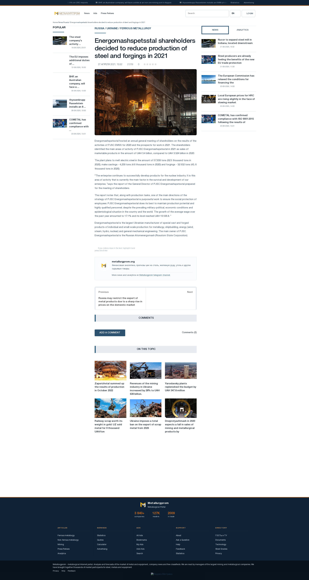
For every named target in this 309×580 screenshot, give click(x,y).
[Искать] (225, 13)
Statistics (234, 3)
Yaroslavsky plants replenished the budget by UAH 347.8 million (180, 387)
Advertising (249, 3)
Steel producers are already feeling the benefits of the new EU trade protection (236, 59)
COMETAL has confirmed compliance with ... (79, 125)
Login (250, 13)
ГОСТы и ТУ (221, 535)
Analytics (62, 553)
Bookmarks (141, 540)
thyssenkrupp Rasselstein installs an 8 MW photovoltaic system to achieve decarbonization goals (217, 3)
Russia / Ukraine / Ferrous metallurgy (123, 28)
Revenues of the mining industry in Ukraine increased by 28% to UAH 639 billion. (145, 389)
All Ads (139, 535)
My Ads (139, 544)
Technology (220, 544)
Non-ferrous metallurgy (68, 540)
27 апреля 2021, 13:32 (110, 65)
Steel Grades (221, 549)
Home (55, 22)
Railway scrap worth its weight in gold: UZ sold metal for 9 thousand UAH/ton (108, 426)
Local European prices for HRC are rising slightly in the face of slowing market (236, 99)
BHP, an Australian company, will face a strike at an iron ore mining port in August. (125, 3)
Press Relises (107, 13)
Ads (95, 13)
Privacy (218, 553)
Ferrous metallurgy (66, 535)
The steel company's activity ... (75, 40)
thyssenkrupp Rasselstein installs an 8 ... (77, 103)
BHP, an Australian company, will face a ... (77, 82)
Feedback (180, 549)
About (178, 535)
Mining (61, 544)
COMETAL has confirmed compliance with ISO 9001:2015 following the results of (236, 119)
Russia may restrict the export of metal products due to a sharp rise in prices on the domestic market (120, 301)
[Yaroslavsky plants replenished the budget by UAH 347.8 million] (181, 370)
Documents (220, 540)
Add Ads (140, 549)
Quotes (100, 540)
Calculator (101, 544)
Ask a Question (182, 540)
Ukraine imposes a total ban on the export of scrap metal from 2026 (145, 424)
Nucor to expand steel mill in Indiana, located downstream (235, 42)
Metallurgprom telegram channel (154, 275)
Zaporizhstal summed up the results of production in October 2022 (109, 387)
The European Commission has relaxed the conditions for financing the (236, 79)
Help (178, 544)
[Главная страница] (66, 13)
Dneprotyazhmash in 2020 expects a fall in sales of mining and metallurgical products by (180, 426)
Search (139, 553)
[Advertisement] (228, 161)
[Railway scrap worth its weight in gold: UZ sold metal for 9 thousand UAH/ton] (110, 408)
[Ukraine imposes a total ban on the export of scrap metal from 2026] (146, 408)
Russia (66, 22)
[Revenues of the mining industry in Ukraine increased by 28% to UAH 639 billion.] (146, 370)
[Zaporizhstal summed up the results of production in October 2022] (110, 370)
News (86, 13)
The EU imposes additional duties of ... (79, 60)
